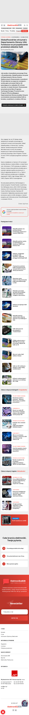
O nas (2, 634)
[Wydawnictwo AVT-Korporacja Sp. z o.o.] (14, 673)
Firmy (7, 31)
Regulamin (3, 644)
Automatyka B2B (5, 655)
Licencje (3, 646)
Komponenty (19, 28)
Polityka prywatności (6, 648)
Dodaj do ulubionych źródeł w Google (13, 105)
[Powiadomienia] (3, 712)
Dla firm (24, 31)
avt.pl (2, 688)
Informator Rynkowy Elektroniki (9, 636)
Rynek (2, 31)
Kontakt (3, 632)
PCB (14, 28)
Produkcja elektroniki (6, 28)
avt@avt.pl (4, 686)
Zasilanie (25, 28)
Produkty (12, 31)
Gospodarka (19, 31)
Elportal (3, 658)
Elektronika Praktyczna (7, 660)
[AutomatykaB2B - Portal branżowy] (14, 706)
